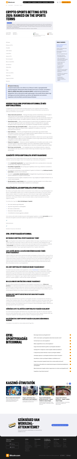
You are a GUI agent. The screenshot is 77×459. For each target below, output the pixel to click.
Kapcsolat (27, 442)
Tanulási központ (38, 445)
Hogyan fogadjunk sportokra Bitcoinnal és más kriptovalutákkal (62, 45)
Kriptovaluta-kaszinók (57, 445)
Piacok (36, 442)
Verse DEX (46, 447)
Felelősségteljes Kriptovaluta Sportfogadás (61, 52)
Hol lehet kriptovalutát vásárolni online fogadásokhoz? (61, 63)
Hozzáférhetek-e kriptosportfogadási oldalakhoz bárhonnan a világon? (61, 79)
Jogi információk (28, 445)
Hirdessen (27, 443)
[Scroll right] (70, 384)
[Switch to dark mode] (58, 2)
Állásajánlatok (27, 450)
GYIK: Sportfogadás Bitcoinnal (62, 53)
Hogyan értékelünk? (57, 446)
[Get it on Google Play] (12, 444)
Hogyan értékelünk (34, 28)
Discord (64, 443)
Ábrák (36, 443)
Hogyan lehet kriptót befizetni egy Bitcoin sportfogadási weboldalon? (62, 70)
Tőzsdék (55, 440)
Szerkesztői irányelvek (10, 28)
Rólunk (26, 440)
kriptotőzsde (35, 269)
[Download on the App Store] (12, 447)
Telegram (64, 440)
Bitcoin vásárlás (47, 446)
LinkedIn (64, 445)
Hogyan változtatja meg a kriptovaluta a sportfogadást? (30, 398)
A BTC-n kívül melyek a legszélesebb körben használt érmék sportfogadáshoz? (62, 59)
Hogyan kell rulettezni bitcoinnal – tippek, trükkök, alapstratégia (63, 399)
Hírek (35, 440)
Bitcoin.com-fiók (47, 442)
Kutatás (36, 446)
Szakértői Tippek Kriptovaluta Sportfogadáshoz (62, 49)
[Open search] (60, 2)
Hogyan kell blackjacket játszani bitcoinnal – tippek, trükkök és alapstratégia (46, 399)
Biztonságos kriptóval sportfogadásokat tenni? (61, 56)
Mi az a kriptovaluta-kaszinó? (13, 397)
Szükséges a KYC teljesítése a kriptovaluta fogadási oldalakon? (62, 74)
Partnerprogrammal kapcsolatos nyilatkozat (22, 28)
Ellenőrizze (65, 446)
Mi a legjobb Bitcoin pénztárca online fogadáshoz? (60, 66)
